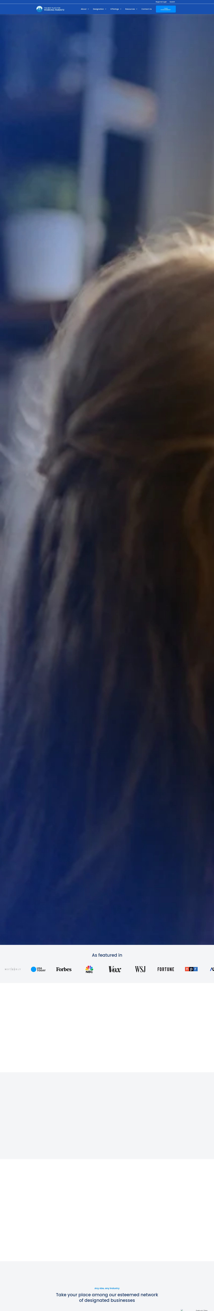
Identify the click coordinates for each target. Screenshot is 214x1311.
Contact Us (146, 9)
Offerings (114, 9)
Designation (98, 9)
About (83, 9)
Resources (130, 9)
